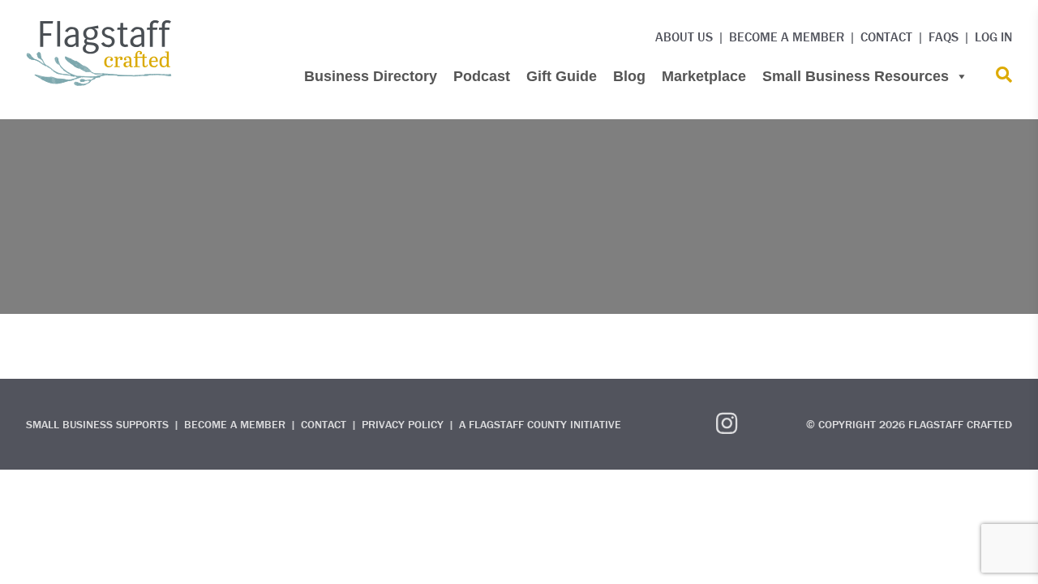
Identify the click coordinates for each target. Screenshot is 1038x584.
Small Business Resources (855, 76)
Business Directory (370, 76)
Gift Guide (561, 76)
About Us (684, 36)
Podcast (481, 76)
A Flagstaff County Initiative (540, 424)
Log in (993, 36)
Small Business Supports (97, 424)
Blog (629, 76)
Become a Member (786, 36)
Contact (886, 36)
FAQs (944, 36)
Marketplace (704, 76)
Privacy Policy (403, 424)
